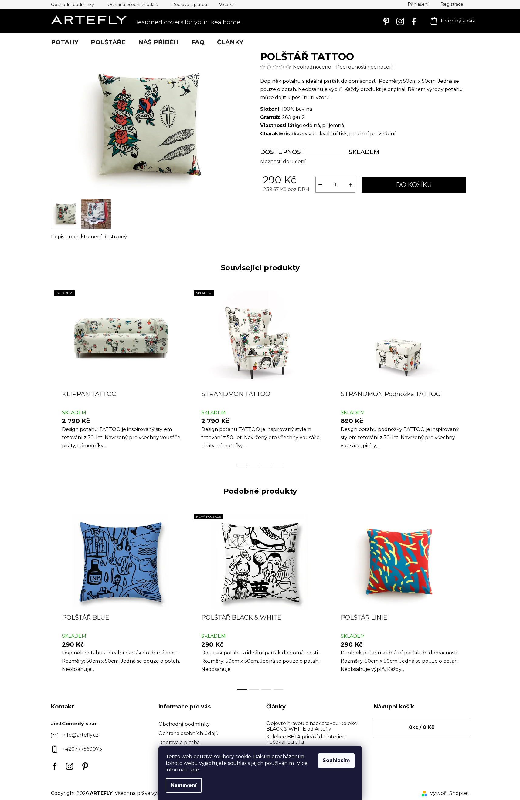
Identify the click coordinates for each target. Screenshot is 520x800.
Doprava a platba (189, 4)
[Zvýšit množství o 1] (350, 184)
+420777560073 (82, 749)
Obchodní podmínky (72, 4)
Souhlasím (336, 760)
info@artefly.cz (81, 735)
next (464, 376)
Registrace (451, 4)
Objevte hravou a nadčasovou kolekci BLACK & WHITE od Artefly (312, 726)
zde (194, 770)
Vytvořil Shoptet (449, 793)
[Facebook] (53, 766)
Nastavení (184, 785)
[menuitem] (64, 42)
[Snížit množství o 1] (320, 184)
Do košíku (414, 184)
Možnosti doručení (283, 161)
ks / (421, 727)
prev (56, 376)
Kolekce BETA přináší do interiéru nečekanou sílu (307, 739)
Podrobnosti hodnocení (365, 67)
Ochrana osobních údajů (132, 4)
